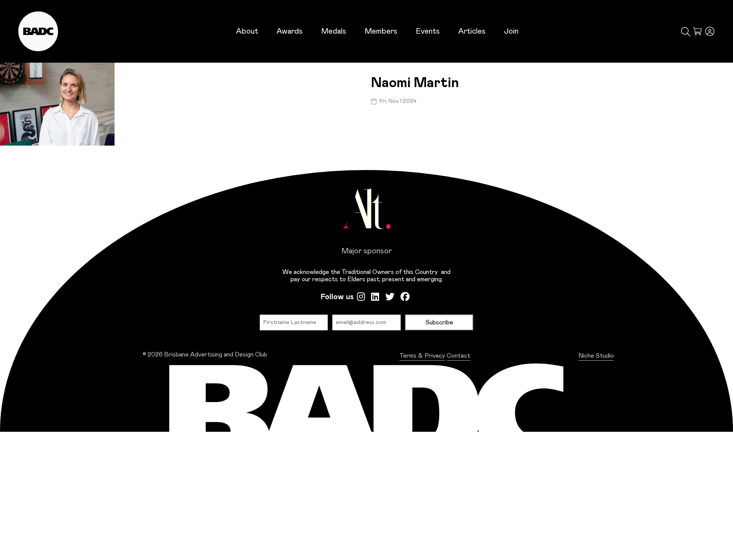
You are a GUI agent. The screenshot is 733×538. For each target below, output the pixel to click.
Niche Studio (596, 356)
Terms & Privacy (422, 356)
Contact (458, 356)
